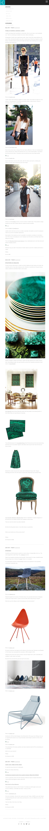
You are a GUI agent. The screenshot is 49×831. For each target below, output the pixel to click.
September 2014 (10, 8)
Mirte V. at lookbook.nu (14, 228)
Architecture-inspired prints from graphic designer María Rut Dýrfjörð (22, 775)
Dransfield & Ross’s (21, 443)
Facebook (19, 824)
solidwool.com (12, 594)
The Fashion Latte (13, 147)
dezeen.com (11, 647)
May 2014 (8, 13)
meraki (20, 559)
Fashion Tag (11, 158)
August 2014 (9, 11)
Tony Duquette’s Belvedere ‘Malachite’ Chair (14, 517)
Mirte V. (14, 221)
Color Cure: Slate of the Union (13, 764)
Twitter (29, 824)
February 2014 (9, 20)
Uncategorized (9, 25)
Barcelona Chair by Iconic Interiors (17, 240)
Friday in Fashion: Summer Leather (15, 30)
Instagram (26, 824)
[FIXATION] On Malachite (12, 262)
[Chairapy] (8, 550)
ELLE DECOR (12, 363)
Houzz (24, 824)
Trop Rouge (11, 219)
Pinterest (21, 824)
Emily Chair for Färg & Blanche (12, 784)
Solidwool (23, 554)
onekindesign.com (12, 793)
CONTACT (21, 821)
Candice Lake (12, 97)
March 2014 (8, 18)
